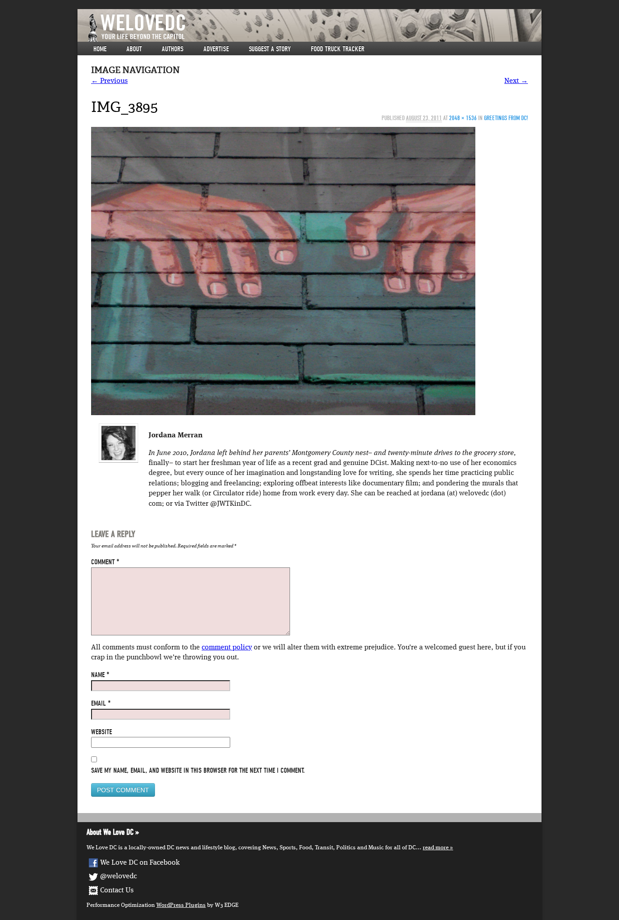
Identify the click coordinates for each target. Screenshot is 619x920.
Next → (516, 81)
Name (100, 675)
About (134, 49)
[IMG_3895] (283, 271)
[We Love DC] (314, 28)
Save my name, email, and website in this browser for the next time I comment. (198, 770)
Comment (105, 562)
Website (101, 732)
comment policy (227, 647)
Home (99, 49)
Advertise (216, 49)
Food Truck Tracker (337, 49)
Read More (436, 848)
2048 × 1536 (463, 118)
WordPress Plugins (181, 905)
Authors (173, 49)
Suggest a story (270, 49)
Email (101, 703)
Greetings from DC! (506, 118)
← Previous (109, 81)
